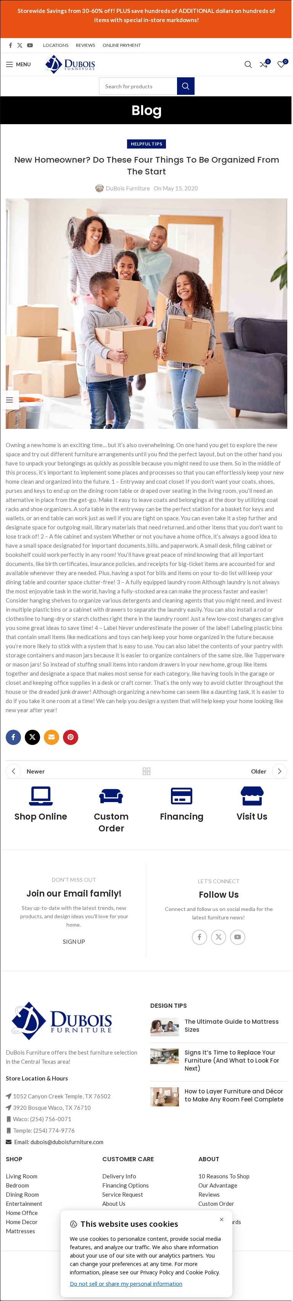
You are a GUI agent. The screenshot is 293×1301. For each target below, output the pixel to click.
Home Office (22, 1212)
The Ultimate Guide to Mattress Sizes (232, 1026)
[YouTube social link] (30, 45)
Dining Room (22, 1194)
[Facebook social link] (10, 45)
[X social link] (20, 45)
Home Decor (22, 1221)
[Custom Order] (111, 796)
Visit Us (252, 817)
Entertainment (24, 1203)
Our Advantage (217, 1185)
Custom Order (111, 822)
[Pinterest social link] (70, 737)
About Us (114, 1203)
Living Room (21, 1176)
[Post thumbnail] (164, 1027)
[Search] (248, 64)
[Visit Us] (252, 796)
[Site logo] (69, 63)
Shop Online (40, 817)
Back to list (146, 771)
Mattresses (20, 1230)
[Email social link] (51, 737)
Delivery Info (119, 1176)
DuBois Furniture (128, 188)
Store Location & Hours (37, 1078)
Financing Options (125, 1185)
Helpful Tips (146, 144)
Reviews (209, 1194)
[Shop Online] (40, 796)
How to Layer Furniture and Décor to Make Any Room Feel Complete (234, 1095)
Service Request (122, 1194)
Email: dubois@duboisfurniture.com (58, 1141)
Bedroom (17, 1185)
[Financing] (181, 796)
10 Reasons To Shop (224, 1176)
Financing (182, 817)
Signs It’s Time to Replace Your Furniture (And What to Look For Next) (232, 1060)
